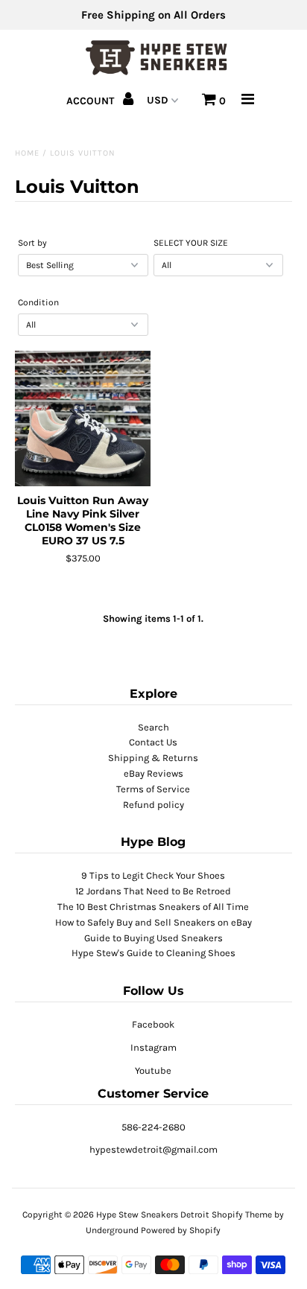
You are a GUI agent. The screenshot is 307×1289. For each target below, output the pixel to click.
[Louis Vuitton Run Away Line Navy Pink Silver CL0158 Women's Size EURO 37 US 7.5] (83, 418)
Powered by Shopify (181, 1230)
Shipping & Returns (153, 757)
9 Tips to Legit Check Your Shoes (153, 875)
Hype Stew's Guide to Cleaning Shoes (153, 952)
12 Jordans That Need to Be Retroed (153, 891)
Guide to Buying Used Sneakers (153, 937)
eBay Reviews (153, 773)
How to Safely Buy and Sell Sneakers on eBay (153, 922)
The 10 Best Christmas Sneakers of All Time (153, 906)
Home (27, 153)
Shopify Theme (242, 1214)
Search (153, 727)
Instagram (153, 1047)
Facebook (153, 1024)
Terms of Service (153, 789)
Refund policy (153, 804)
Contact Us (153, 742)
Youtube (153, 1070)
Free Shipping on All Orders (153, 15)
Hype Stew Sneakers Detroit (152, 1214)
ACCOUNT (91, 101)
